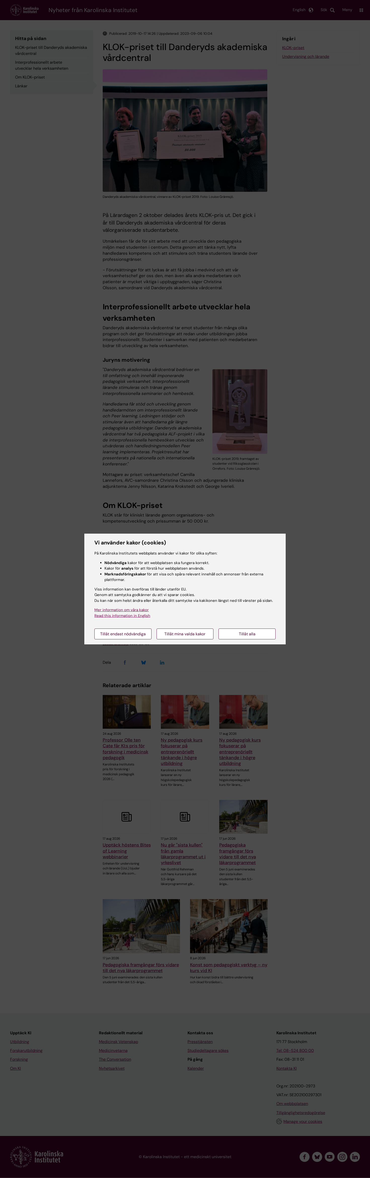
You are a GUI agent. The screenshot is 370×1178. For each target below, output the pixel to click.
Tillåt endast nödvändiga (123, 634)
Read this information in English (122, 615)
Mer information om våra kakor (121, 609)
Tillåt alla (247, 634)
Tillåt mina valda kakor (184, 634)
